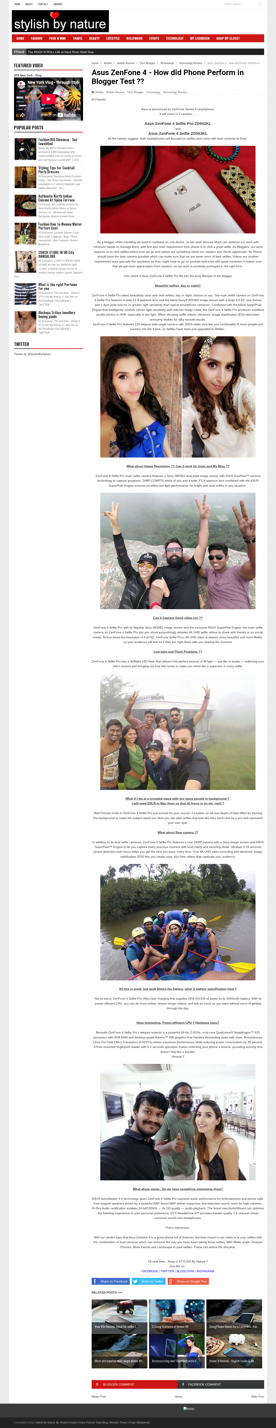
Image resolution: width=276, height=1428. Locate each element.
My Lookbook (200, 38)
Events (154, 38)
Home (17, 4)
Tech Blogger (135, 92)
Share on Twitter (152, 1281)
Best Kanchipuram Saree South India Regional (59, 52)
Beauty (94, 38)
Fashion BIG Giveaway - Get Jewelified (57, 141)
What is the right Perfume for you (57, 286)
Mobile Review (115, 92)
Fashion (36, 38)
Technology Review (175, 92)
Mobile (100, 92)
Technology (174, 38)
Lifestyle (113, 38)
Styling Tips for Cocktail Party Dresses (56, 169)
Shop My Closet (228, 38)
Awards (58, 4)
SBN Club (23, 44)
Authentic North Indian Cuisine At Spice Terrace (56, 198)
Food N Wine (57, 38)
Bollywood (134, 38)
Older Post (257, 1396)
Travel (78, 38)
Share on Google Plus (192, 1281)
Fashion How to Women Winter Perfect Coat (60, 226)
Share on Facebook (114, 1281)
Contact (43, 4)
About (29, 4)
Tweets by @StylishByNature (32, 354)
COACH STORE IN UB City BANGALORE (56, 254)
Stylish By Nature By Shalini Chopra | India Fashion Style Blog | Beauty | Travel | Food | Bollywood (92, 1422)
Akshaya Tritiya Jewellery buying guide (56, 314)
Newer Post (99, 1396)
